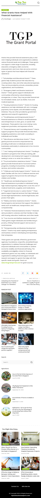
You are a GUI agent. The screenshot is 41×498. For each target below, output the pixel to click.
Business (5, 10)
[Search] (38, 3)
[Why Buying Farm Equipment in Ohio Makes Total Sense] (6, 388)
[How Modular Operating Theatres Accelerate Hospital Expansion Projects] (30, 438)
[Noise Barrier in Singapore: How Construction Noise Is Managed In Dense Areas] (9, 298)
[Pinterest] (32, 273)
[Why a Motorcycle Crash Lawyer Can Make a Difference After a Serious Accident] (26, 318)
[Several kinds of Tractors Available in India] (6, 399)
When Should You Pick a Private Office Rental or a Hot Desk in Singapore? (9, 449)
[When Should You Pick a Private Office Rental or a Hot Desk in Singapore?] (10, 438)
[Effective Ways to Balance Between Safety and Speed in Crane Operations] (10, 463)
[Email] (37, 273)
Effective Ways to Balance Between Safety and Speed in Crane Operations (10, 474)
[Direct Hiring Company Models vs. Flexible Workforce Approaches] (26, 298)
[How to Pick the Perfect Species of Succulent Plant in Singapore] (6, 376)
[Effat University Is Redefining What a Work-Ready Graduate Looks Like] (30, 463)
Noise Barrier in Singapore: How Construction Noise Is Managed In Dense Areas (9, 307)
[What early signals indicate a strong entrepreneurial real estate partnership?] (26, 339)
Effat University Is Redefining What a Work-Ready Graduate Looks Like (30, 474)
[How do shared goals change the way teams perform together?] (9, 339)
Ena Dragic (7, 19)
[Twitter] (28, 273)
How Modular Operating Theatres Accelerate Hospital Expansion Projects (30, 449)
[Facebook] (23, 273)
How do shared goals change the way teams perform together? (8, 348)
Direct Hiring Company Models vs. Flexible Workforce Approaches (25, 307)
